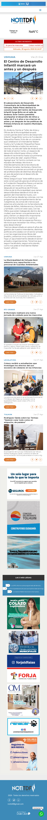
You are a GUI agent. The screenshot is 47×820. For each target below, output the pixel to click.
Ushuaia (9, 57)
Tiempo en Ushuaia (23, 31)
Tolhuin (8, 414)
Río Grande (9, 309)
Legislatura (10, 360)
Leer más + (10, 302)
